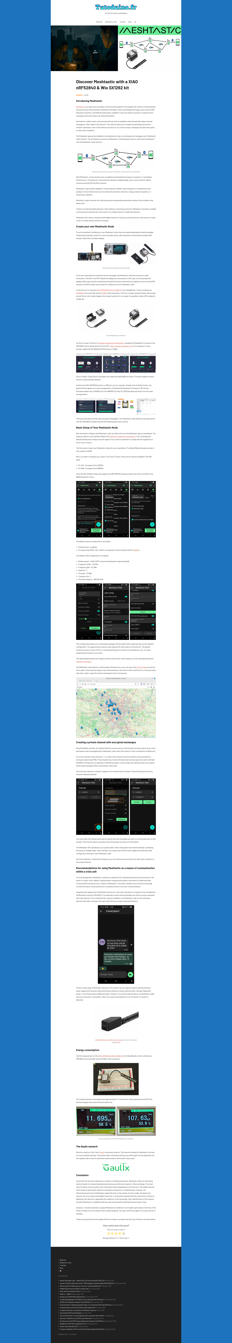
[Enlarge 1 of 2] (113, 305)
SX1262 (104, 293)
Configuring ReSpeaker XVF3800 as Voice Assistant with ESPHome (82, 1299)
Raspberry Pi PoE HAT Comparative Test (73, 1324)
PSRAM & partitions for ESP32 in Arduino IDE (74, 1289)
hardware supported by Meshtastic (111, 343)
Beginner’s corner (111, 22)
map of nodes (142, 667)
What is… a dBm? (65, 1294)
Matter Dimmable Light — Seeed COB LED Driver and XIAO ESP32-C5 (82, 1280)
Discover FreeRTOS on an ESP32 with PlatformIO (76, 1318)
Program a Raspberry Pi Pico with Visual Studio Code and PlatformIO (82, 1329)
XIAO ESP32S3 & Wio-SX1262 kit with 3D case (108, 1040)
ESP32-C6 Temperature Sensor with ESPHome (75, 1302)
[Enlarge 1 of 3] (100, 245)
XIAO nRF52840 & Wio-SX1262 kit (109, 290)
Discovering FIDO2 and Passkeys (70, 1313)
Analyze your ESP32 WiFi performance (72, 1297)
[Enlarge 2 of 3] (127, 245)
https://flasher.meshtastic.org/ (121, 346)
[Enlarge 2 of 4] (113, 401)
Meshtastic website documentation (122, 436)
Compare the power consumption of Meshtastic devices (78, 1310)
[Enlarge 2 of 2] (153, 305)
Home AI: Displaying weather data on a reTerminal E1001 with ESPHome (85, 1305)
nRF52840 (80, 293)
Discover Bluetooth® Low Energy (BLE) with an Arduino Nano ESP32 (82, 1316)
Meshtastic (80, 107)
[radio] (108, 1234)
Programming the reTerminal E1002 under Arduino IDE (77, 1307)
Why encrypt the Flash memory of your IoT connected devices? (80, 1286)
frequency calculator (83, 662)
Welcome (99, 22)
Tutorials (123, 22)
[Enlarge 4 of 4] (153, 401)
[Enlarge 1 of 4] (93, 401)
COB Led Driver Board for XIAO (70, 1291)
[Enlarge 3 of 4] (133, 401)
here (118, 1042)
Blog (129, 22)
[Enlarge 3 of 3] (153, 245)
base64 (136, 550)
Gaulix (102, 1152)
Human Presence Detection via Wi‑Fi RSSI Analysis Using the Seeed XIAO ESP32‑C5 (87, 1283)
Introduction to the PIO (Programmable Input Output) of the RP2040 (81, 1321)
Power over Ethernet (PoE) (68, 1326)
